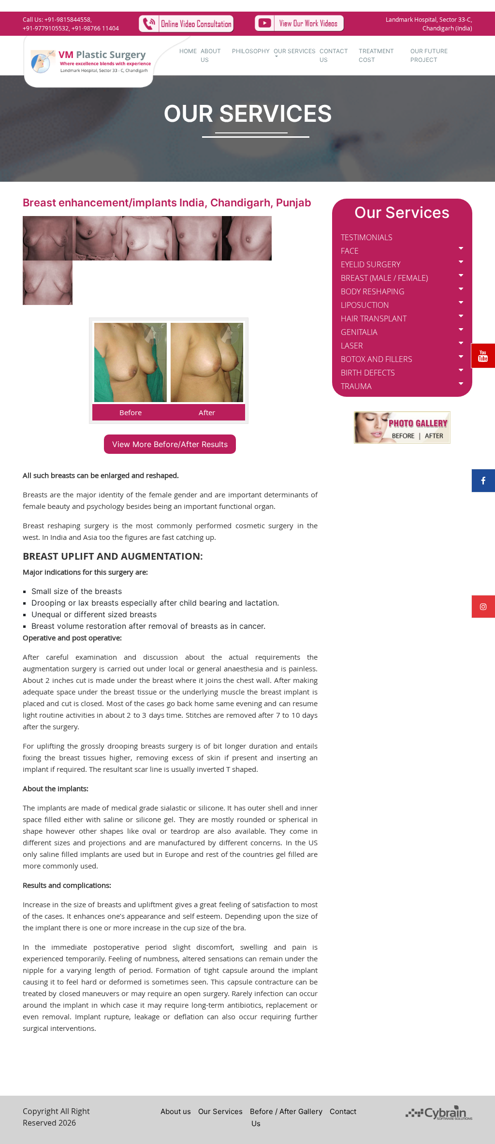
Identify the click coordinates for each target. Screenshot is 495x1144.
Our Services (295, 51)
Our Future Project (429, 55)
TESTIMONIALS (367, 237)
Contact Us (334, 55)
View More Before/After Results (170, 444)
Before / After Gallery (286, 1111)
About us (175, 1111)
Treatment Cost (376, 55)
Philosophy (251, 51)
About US (211, 55)
